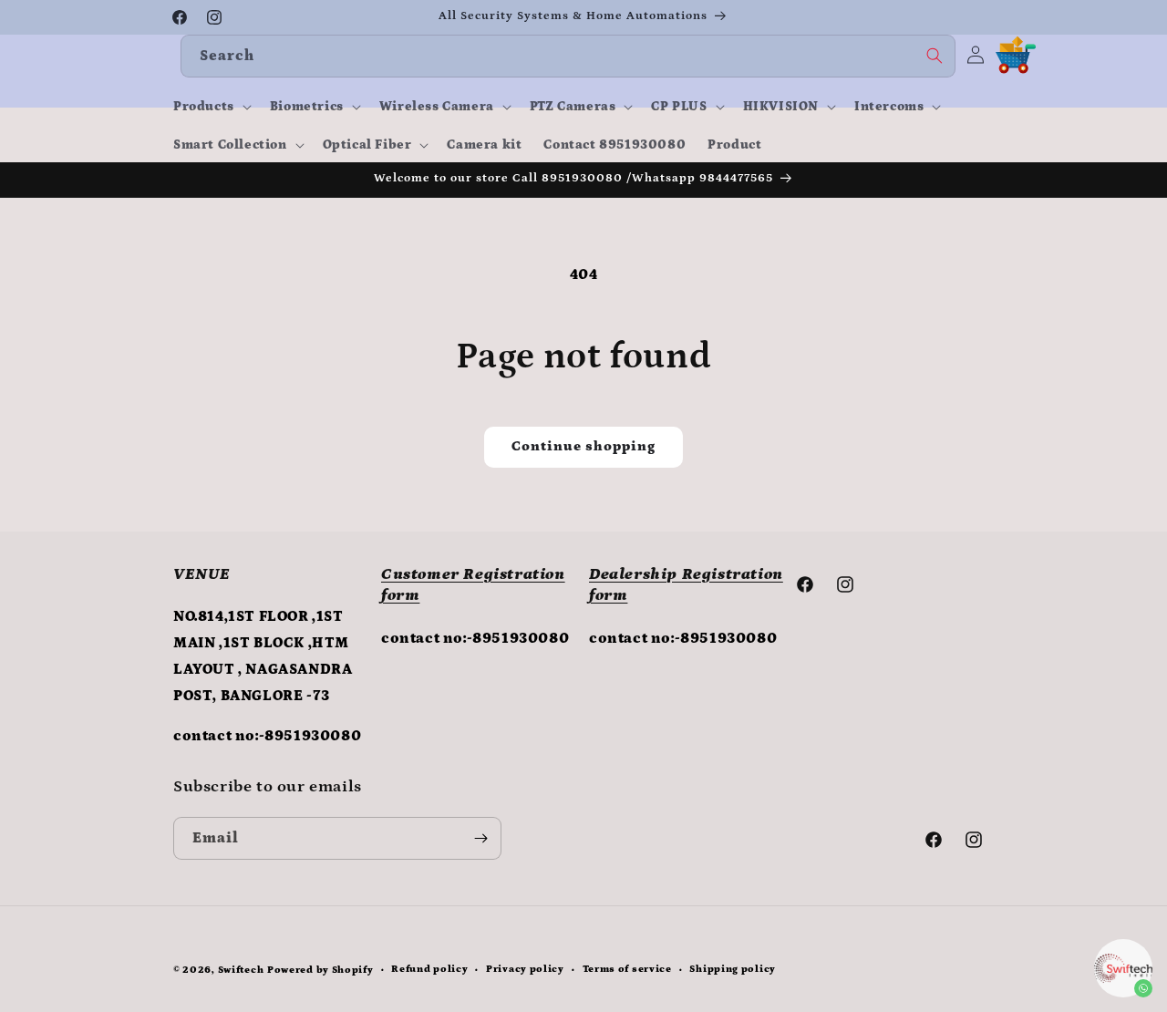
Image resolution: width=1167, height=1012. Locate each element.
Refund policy (429, 969)
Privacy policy (525, 969)
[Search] (934, 56)
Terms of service (627, 969)
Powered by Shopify (320, 970)
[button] (210, 107)
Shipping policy (732, 969)
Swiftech (241, 970)
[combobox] (568, 56)
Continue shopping (583, 446)
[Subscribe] (480, 838)
